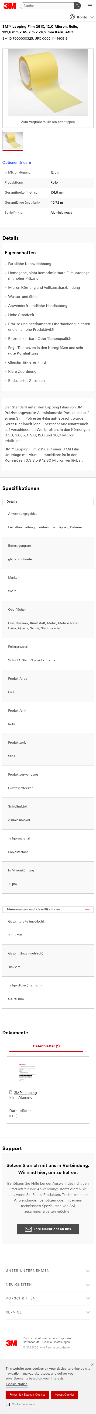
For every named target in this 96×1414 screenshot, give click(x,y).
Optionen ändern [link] (16, 163)
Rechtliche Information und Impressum (48, 1338)
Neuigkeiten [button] (19, 1285)
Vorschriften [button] (21, 1298)
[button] (21, 1404)
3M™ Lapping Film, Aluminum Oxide (23, 1095)
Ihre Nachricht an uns (52, 1229)
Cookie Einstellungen (56, 1342)
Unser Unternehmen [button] (28, 1271)
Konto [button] (82, 17)
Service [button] (14, 1312)
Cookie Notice (16, 1384)
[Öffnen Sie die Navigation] (90, 6)
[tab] (46, 1046)
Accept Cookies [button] (64, 1394)
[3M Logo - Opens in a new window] (9, 5)
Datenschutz (31, 1342)
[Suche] (77, 5)
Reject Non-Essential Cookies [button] (27, 1394)
